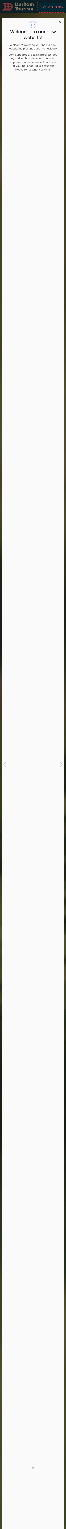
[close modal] (60, 22)
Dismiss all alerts (51, 7)
